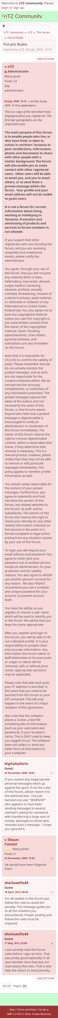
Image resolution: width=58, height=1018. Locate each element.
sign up (18, 8)
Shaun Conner (11, 842)
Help (12, 1009)
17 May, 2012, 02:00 (15, 943)
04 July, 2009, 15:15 (15, 101)
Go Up (7, 986)
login (5, 8)
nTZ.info (10, 360)
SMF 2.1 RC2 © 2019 (19, 1014)
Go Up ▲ (44, 1009)
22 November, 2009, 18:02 (19, 773)
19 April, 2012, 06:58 (16, 892)
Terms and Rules (26, 1009)
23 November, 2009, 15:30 (19, 858)
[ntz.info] (5, 95)
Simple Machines (41, 1014)
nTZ (11, 66)
